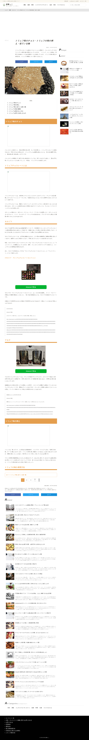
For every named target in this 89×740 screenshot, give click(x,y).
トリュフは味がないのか (16, 111)
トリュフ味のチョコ (15, 102)
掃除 (25, 4)
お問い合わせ (9, 722)
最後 (39, 480)
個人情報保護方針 (10, 728)
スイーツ (14, 10)
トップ (6, 10)
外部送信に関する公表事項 (13, 730)
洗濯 (29, 4)
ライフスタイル (61, 4)
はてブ (51, 61)
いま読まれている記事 (74, 1)
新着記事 (66, 1)
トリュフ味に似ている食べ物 (17, 107)
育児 (55, 4)
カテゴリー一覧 (83, 1)
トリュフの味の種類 (15, 109)
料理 (32, 4)
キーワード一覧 (10, 718)
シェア (21, 61)
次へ (35, 480)
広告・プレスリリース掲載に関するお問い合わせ (19, 720)
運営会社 (8, 726)
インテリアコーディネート (41, 4)
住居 (51, 4)
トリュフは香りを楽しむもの (17, 113)
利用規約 (8, 724)
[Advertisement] (44, 25)
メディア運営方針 (10, 732)
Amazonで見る (31, 287)
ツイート (36, 61)
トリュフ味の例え (14, 105)
